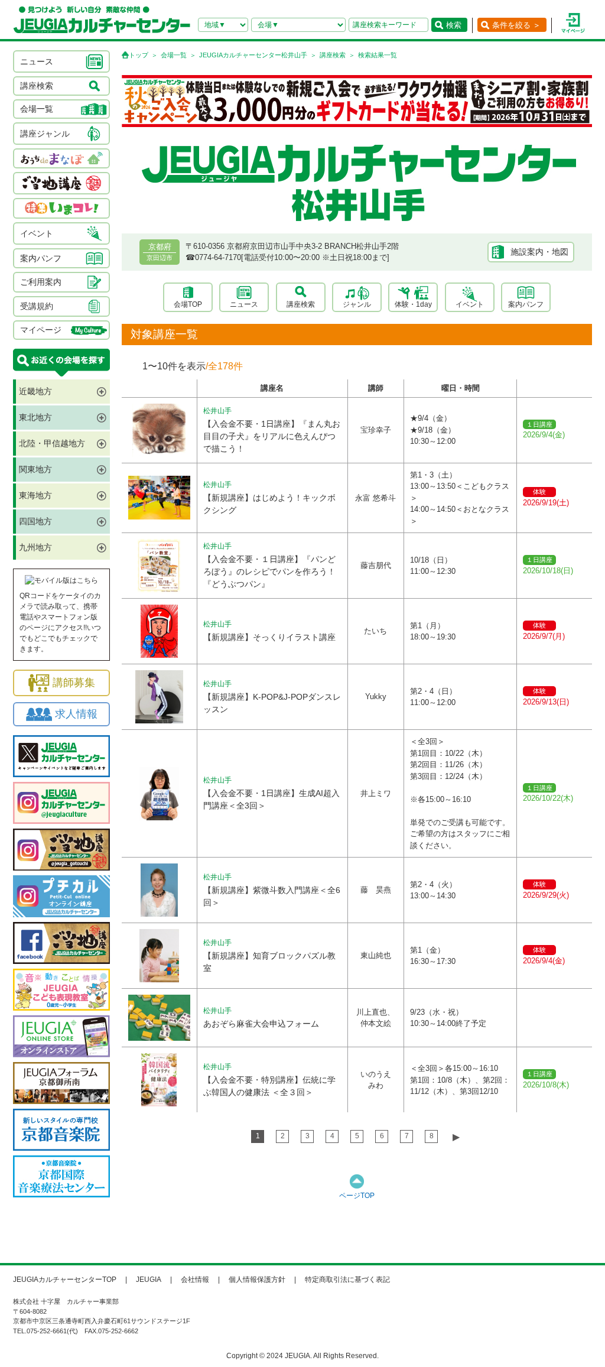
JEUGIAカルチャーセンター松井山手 (253, 55)
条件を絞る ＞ (516, 25)
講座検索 (333, 55)
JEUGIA (148, 1279)
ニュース (244, 304)
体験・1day (413, 304)
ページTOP (357, 1195)
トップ (138, 55)
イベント (470, 304)
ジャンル (357, 304)
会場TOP (188, 304)
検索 (453, 25)
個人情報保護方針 (257, 1279)
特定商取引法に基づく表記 (347, 1279)
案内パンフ (526, 304)
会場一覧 (174, 55)
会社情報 (195, 1279)
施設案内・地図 (539, 251)
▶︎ (456, 1137)
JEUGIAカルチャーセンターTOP (64, 1279)
